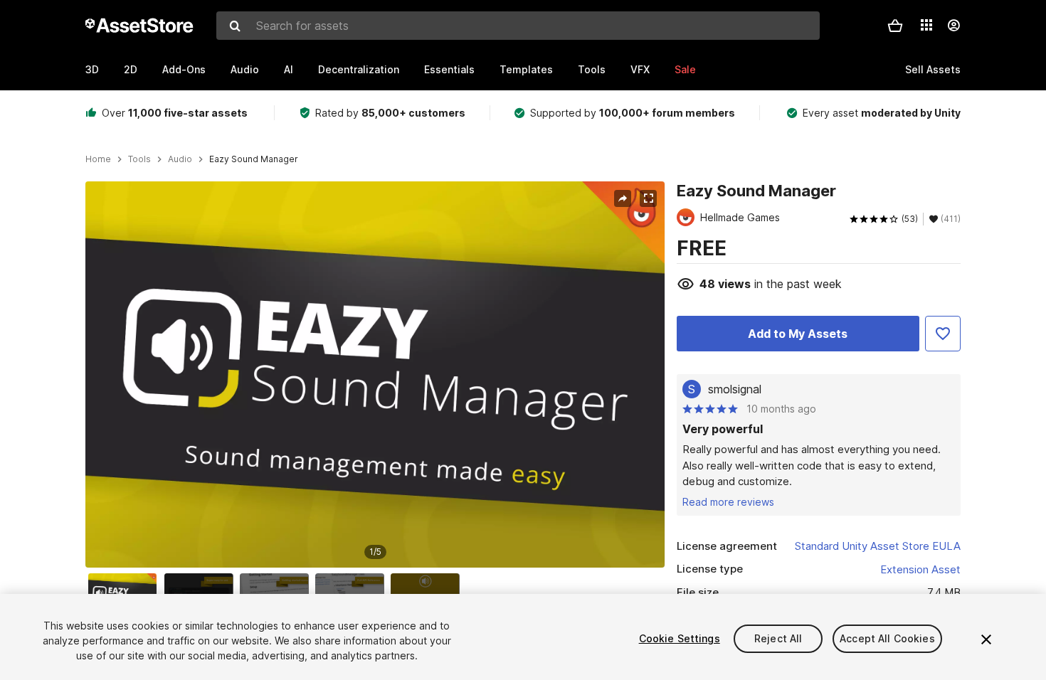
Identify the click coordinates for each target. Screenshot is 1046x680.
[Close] (986, 639)
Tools (592, 69)
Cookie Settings (679, 638)
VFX (640, 69)
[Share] (622, 198)
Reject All (778, 638)
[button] (895, 25)
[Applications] (926, 24)
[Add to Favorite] (943, 333)
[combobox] (518, 25)
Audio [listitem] (180, 159)
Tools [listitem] (139, 159)
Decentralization (358, 69)
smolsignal (734, 389)
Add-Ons (184, 69)
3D (92, 69)
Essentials (449, 69)
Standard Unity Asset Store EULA (878, 546)
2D (130, 69)
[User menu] (953, 25)
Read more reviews (728, 502)
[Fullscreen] (648, 198)
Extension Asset (920, 569)
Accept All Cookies (887, 638)
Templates (526, 69)
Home (98, 159)
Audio (245, 69)
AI (288, 69)
